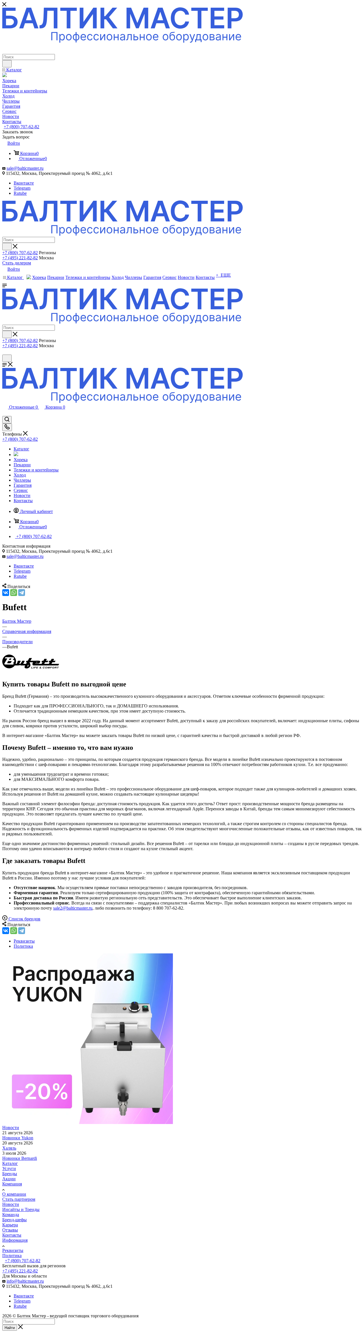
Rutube (20, 193)
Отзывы (10, 1230)
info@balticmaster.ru (25, 1281)
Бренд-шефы (14, 1219)
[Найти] (7, 63)
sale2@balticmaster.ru (72, 908)
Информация (15, 1240)
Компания (12, 1183)
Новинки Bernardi (19, 1158)
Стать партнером (18, 1199)
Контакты (11, 1235)
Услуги (9, 1168)
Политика (12, 1255)
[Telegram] (21, 592)
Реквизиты (12, 1250)
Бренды (9, 1173)
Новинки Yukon (17, 1137)
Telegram (22, 188)
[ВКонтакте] (5, 592)
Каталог (10, 1163)
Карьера (10, 1224)
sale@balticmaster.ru (25, 168)
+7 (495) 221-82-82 (20, 257)
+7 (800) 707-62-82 (21, 126)
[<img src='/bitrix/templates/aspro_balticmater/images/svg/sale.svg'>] (16, 454)
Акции (9, 1178)
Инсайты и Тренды (21, 1209)
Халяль (9, 1148)
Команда (10, 1214)
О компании (14, 1194)
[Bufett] (30, 672)
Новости (10, 1127)
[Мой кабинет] (4, 351)
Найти (10, 1328)
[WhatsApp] (13, 592)
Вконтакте (24, 183)
